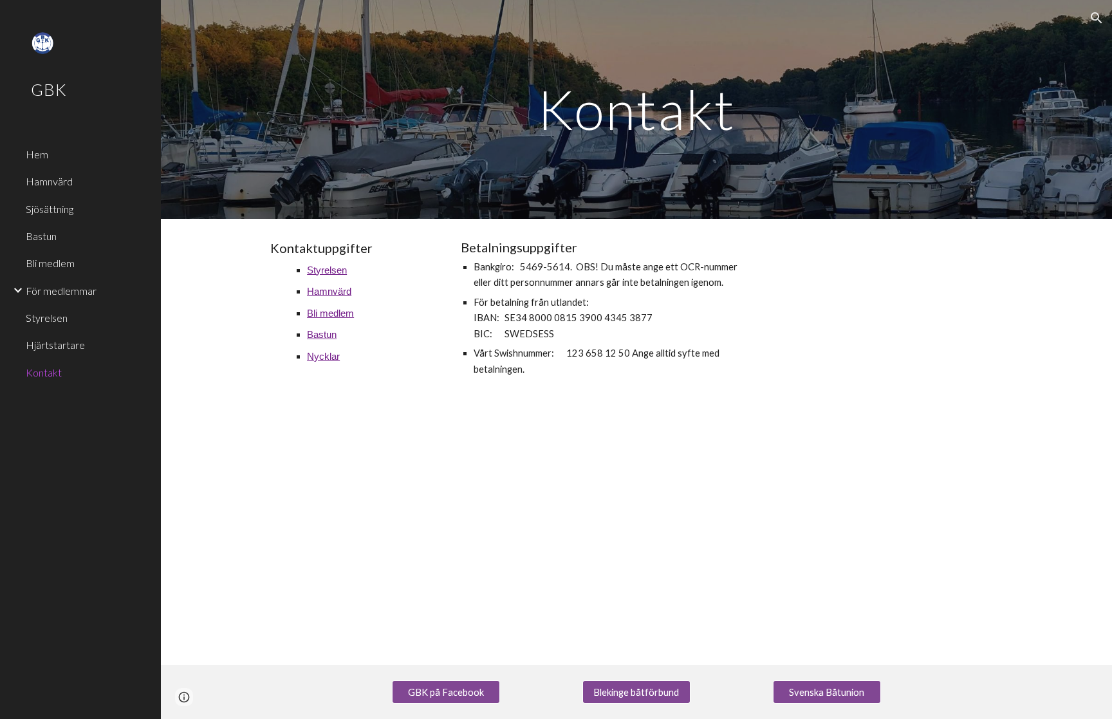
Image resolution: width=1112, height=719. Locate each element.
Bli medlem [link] (50, 263)
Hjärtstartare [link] (55, 345)
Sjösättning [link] (49, 209)
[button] (1096, 18)
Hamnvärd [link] (49, 181)
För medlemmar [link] (61, 291)
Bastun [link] (41, 236)
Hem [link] (37, 154)
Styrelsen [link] (47, 318)
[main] (636, 109)
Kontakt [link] (44, 372)
